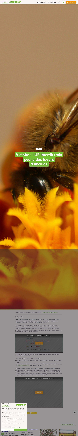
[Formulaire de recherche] (63, 2)
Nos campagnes (52, 2)
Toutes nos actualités (67, 424)
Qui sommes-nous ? (41, 2)
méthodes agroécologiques (24, 365)
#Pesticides (33, 413)
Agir (59, 2)
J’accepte (39, 343)
